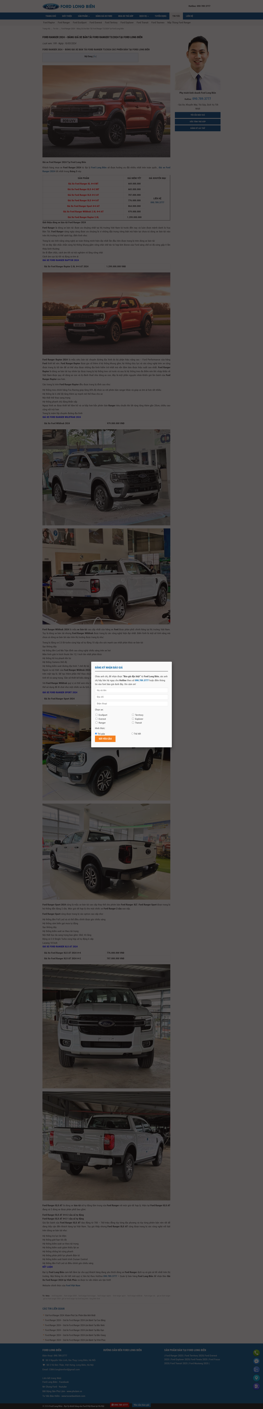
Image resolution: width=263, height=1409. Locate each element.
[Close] (172, 661)
